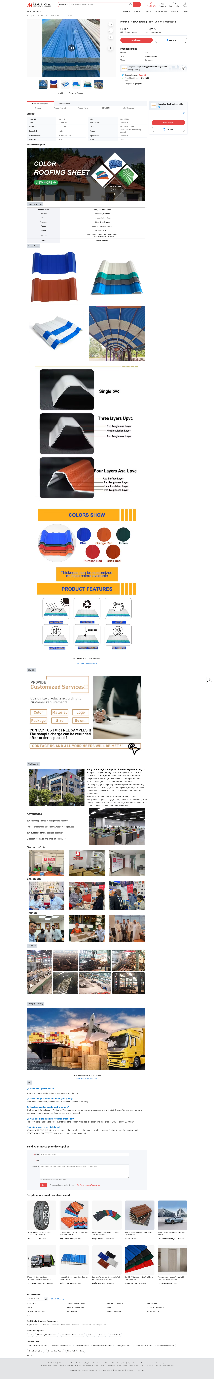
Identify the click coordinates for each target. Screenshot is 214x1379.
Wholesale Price (110, 1363)
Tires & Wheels (152, 1303)
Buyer (136, 11)
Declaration (130, 1370)
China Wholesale (98, 1363)
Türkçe (150, 1365)
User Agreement (119, 1370)
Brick (30, 1335)
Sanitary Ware (72, 1311)
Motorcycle (30, 1303)
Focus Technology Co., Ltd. (92, 1370)
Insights (163, 1363)
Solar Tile (102, 1335)
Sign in (185, 6)
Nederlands (111, 1365)
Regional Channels (133, 1363)
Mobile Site (155, 1363)
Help (147, 11)
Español (62, 1365)
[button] (139, 108)
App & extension (160, 11)
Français (78, 1365)
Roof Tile (70, 16)
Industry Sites (121, 1363)
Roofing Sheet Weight (55, 1351)
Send (43, 1185)
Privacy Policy (140, 1370)
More (29, 1355)
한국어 (125, 1365)
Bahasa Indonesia (168, 1365)
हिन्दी (137, 1365)
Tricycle (29, 1307)
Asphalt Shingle (115, 1335)
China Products (63, 1363)
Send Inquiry (137, 40)
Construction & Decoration (41, 16)
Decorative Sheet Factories (38, 1345)
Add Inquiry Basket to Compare (72, 93)
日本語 (131, 1365)
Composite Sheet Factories (102, 1345)
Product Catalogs (58, 1299)
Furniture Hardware (114, 1311)
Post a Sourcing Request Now (88, 1185)
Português (70, 1365)
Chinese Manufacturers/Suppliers (80, 1363)
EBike (109, 1307)
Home (28, 16)
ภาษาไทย (143, 1365)
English (55, 1365)
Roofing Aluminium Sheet (143, 1345)
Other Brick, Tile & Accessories (47, 1335)
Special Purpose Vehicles (75, 1307)
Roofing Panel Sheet (123, 1345)
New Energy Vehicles (114, 1303)
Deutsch (103, 1365)
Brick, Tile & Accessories (58, 16)
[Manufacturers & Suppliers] (39, 4)
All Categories (34, 11)
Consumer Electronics (154, 1307)
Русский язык (87, 1365)
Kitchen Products (153, 1311)
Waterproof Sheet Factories (61, 1345)
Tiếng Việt (158, 1365)
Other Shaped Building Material (72, 1335)
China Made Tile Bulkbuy (75, 1351)
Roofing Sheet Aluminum (165, 1345)
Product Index (145, 1363)
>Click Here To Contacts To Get (87, 663)
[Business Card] (184, 113)
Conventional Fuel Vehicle (75, 1303)
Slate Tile (91, 1335)
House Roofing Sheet (36, 1351)
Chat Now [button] (172, 40)
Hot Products (52, 1363)
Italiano (96, 1365)
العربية (119, 1365)
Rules (186, 11)
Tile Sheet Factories (82, 1345)
